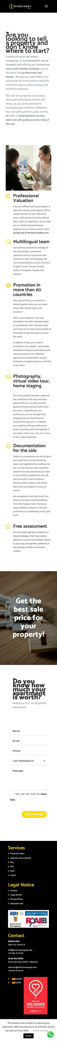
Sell (12, 866)
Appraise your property (20, 858)
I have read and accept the (28, 796)
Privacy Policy (16, 899)
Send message (34, 814)
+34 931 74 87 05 (15, 953)
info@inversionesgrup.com (20, 950)
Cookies (14, 890)
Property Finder (17, 853)
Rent (12, 871)
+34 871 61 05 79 (15, 970)
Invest (13, 875)
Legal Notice (16, 895)
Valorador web (16, 903)
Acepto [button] (28, 1036)
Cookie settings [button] (40, 1030)
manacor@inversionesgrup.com (22, 967)
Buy (12, 862)
